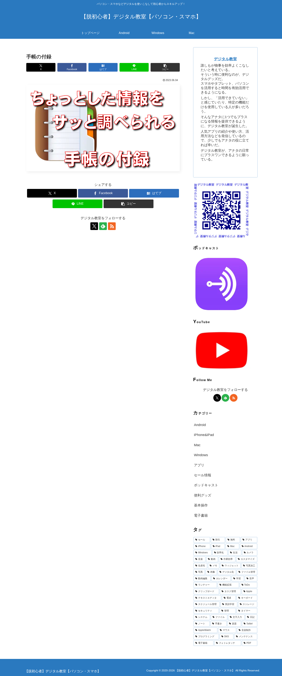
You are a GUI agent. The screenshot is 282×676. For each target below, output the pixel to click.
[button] (165, 67)
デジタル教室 (225, 59)
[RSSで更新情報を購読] (112, 226)
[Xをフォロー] (94, 226)
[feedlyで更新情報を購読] (103, 226)
